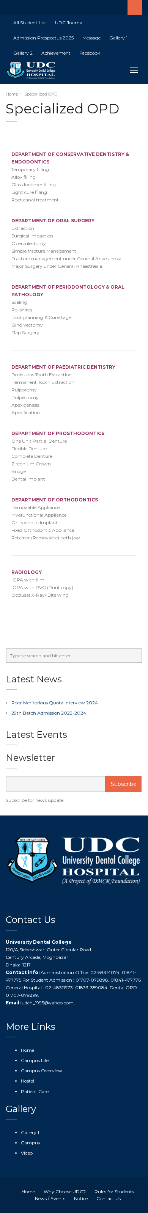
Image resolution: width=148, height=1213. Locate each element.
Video (27, 1153)
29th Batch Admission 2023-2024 (48, 713)
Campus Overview (41, 1070)
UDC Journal (69, 22)
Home (12, 94)
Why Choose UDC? (65, 1191)
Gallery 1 (118, 38)
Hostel (27, 1081)
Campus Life (35, 1060)
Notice (81, 1198)
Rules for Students (114, 1191)
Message (91, 38)
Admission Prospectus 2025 (43, 38)
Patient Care (35, 1091)
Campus (30, 1142)
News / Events (50, 1198)
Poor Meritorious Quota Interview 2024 (54, 702)
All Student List (29, 22)
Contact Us (108, 1198)
